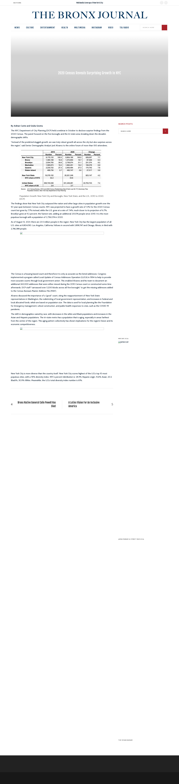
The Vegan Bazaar (125, 740)
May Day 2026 (123, 338)
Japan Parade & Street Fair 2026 (131, 539)
